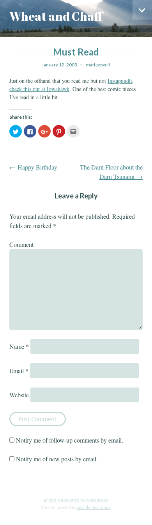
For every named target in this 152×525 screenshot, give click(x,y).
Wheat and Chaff (56, 16)
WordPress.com (93, 507)
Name (19, 346)
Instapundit (120, 80)
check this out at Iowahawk (39, 89)
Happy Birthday (33, 167)
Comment (21, 244)
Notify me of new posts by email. (57, 459)
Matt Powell (98, 65)
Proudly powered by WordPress (76, 500)
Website (19, 395)
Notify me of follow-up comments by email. (69, 440)
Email (18, 370)
